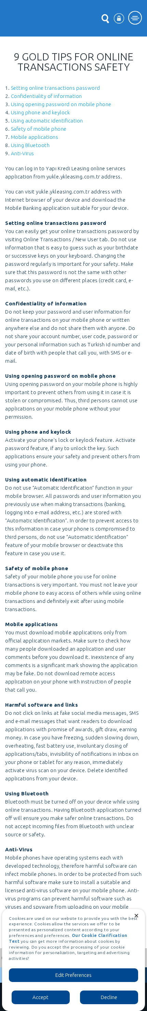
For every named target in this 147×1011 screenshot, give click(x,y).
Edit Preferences (73, 975)
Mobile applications (34, 137)
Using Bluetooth (30, 145)
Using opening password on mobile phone (61, 104)
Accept (40, 997)
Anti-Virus (22, 153)
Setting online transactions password (55, 88)
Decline (109, 997)
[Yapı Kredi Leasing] (28, 18)
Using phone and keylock (40, 112)
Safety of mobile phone (39, 129)
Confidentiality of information (46, 96)
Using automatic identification (47, 121)
